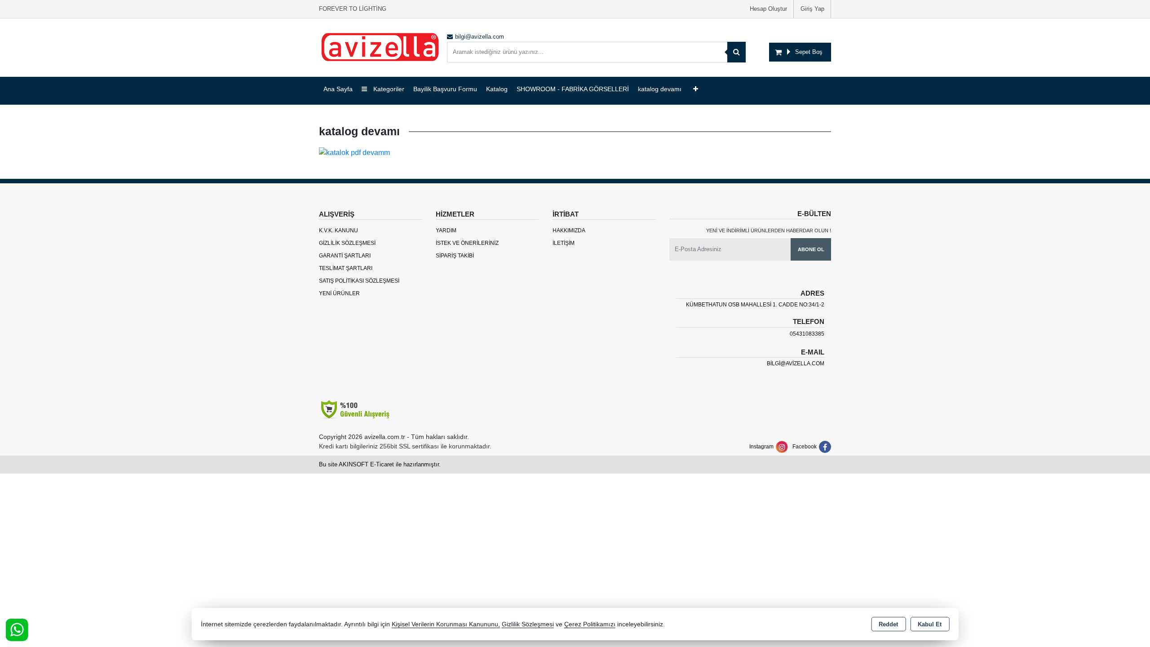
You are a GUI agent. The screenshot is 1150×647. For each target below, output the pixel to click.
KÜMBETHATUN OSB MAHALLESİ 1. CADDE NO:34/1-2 (755, 304)
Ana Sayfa (338, 89)
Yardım (446, 230)
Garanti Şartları (345, 256)
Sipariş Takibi (455, 256)
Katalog (497, 89)
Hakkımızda (569, 230)
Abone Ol (811, 249)
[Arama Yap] (736, 52)
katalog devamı (659, 89)
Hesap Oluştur (768, 8)
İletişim (564, 243)
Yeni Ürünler (339, 293)
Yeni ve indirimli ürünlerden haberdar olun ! (768, 230)
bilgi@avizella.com (795, 363)
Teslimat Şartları (345, 268)
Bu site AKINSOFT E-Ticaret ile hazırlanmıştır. (380, 464)
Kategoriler (388, 89)
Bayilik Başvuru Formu (445, 89)
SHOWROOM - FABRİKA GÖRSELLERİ (573, 89)
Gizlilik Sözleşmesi (347, 243)
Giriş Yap (812, 8)
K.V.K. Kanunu (338, 230)
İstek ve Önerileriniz (467, 243)
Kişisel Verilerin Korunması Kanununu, (446, 624)
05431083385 (807, 334)
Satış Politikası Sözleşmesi (359, 281)
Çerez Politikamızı (589, 624)
